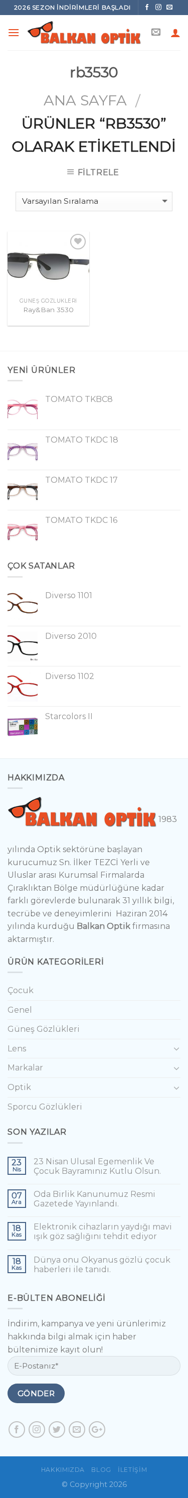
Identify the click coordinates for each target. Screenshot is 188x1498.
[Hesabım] (175, 33)
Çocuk (21, 990)
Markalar (25, 1067)
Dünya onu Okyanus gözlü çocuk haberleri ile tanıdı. (102, 1264)
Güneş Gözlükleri (44, 1029)
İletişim (132, 1469)
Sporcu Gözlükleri (45, 1107)
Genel (20, 1010)
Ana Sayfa (85, 100)
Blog (101, 1469)
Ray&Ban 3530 (48, 310)
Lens (17, 1048)
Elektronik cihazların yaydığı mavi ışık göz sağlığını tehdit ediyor (103, 1231)
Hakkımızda (63, 1469)
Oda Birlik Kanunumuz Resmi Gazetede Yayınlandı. (94, 1198)
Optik (19, 1087)
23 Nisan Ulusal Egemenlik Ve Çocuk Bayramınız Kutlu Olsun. (97, 1166)
